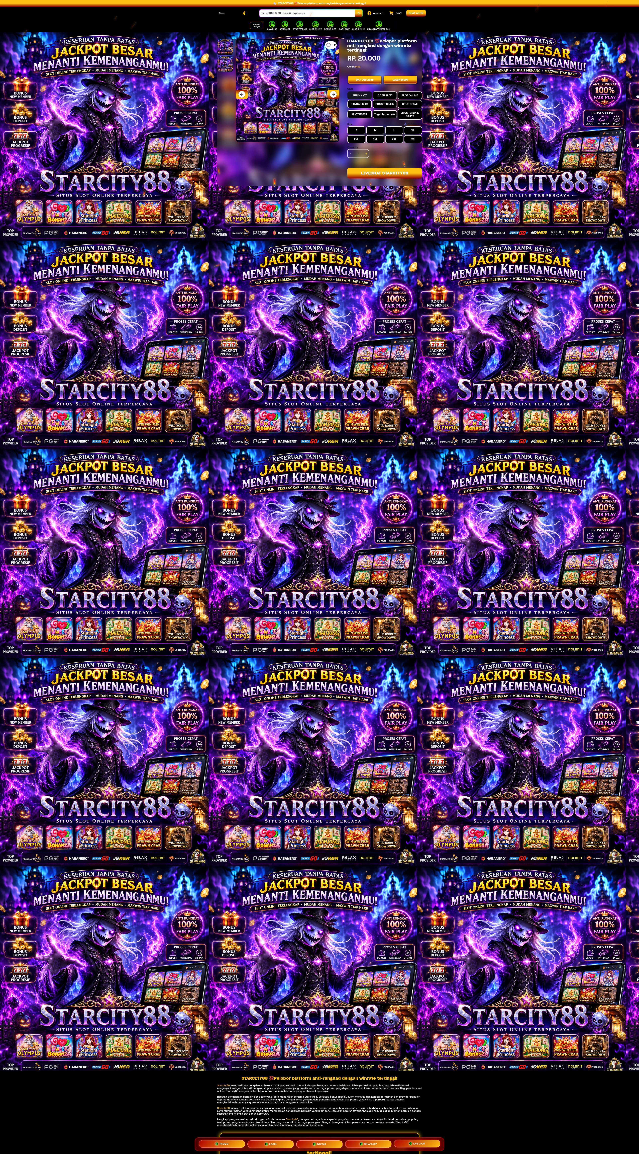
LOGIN (273, 1144)
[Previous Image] (242, 94)
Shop (222, 13)
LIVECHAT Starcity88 (384, 173)
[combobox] (307, 13)
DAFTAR (321, 1144)
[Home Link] (242, 13)
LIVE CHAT (419, 1143)
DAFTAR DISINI (365, 79)
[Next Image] (333, 94)
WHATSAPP (370, 1143)
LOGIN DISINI (400, 79)
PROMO (224, 1144)
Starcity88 (223, 1085)
